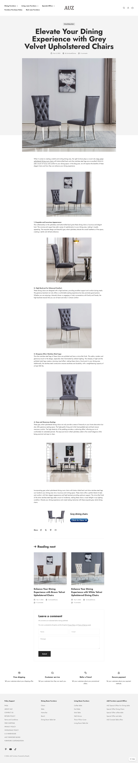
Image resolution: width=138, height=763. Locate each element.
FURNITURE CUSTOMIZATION (14, 741)
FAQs (6, 705)
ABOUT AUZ (8, 709)
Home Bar (44, 712)
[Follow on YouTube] (10, 749)
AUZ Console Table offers (115, 720)
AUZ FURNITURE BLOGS (12, 737)
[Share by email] (55, 530)
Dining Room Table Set (48, 720)
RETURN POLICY (10, 716)
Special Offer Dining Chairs (115, 709)
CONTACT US (9, 712)
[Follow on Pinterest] (6, 749)
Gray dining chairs (69, 24)
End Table (77, 709)
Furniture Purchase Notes (13, 10)
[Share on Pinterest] (51, 530)
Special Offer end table (114, 716)
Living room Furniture (28, 6)
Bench (43, 716)
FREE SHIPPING (10, 723)
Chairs (43, 705)
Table (42, 709)
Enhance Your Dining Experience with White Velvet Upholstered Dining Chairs (86, 592)
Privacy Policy (71, 625)
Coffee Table (78, 705)
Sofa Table (77, 712)
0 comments (84, 53)
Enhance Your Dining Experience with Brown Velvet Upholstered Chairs (49, 592)
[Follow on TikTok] (15, 749)
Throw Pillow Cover (80, 720)
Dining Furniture (10, 6)
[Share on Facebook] (41, 530)
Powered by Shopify (23, 756)
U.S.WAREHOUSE (10, 734)
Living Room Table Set (81, 723)
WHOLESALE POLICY (12, 730)
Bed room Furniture (33, 10)
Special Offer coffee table (115, 712)
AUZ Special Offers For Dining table (118, 705)
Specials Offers (47, 6)
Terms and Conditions (11, 720)
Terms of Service (82, 625)
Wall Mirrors (78, 716)
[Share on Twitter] (46, 530)
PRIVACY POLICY (10, 727)
